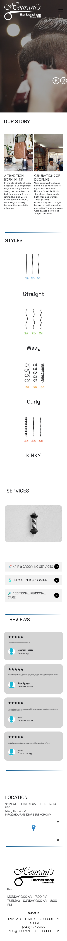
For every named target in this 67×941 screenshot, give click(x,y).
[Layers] (58, 822)
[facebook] (56, 81)
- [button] (9, 826)
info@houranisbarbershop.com (28, 814)
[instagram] (63, 81)
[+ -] (33, 831)
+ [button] (9, 822)
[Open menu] (60, 11)
